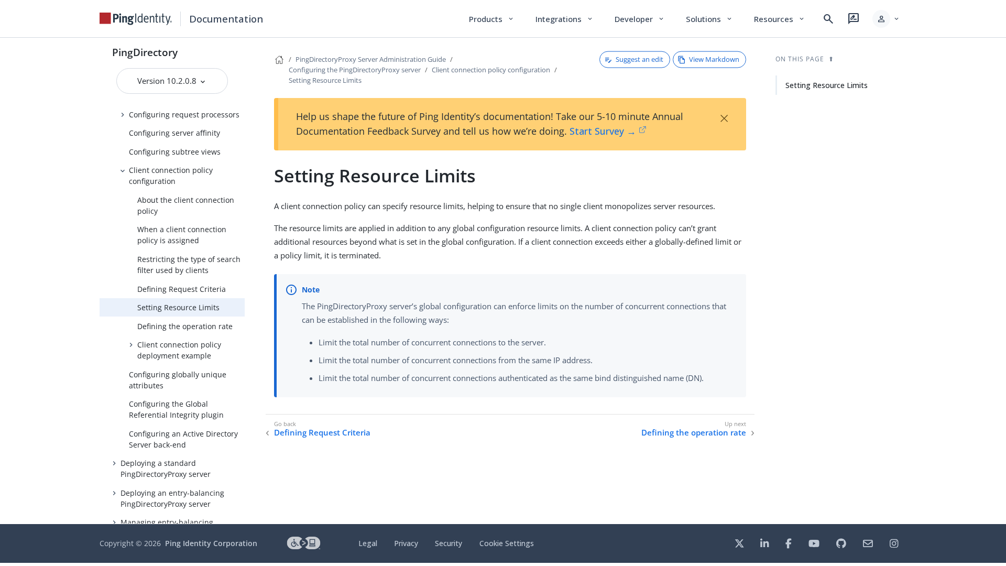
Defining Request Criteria (181, 289)
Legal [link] (367, 543)
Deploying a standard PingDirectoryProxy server (166, 468)
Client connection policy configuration (171, 175)
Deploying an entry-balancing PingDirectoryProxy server (172, 498)
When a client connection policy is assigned (181, 234)
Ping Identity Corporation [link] (211, 543)
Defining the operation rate (185, 326)
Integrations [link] (564, 19)
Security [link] (448, 543)
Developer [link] (640, 19)
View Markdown (714, 59)
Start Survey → (603, 131)
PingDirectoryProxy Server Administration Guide (371, 59)
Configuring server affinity (174, 133)
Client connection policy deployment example (179, 350)
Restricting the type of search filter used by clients (188, 264)
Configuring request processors (184, 114)
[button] (886, 19)
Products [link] (492, 19)
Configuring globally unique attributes (177, 379)
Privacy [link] (406, 543)
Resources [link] (779, 19)
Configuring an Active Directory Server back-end (183, 439)
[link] (136, 19)
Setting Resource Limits (178, 307)
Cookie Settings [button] (506, 543)
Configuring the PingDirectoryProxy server (355, 69)
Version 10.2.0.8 (168, 80)
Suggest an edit (639, 59)
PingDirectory (145, 52)
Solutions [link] (709, 19)
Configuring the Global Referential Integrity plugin (176, 409)
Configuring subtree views (175, 152)
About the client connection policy (185, 205)
